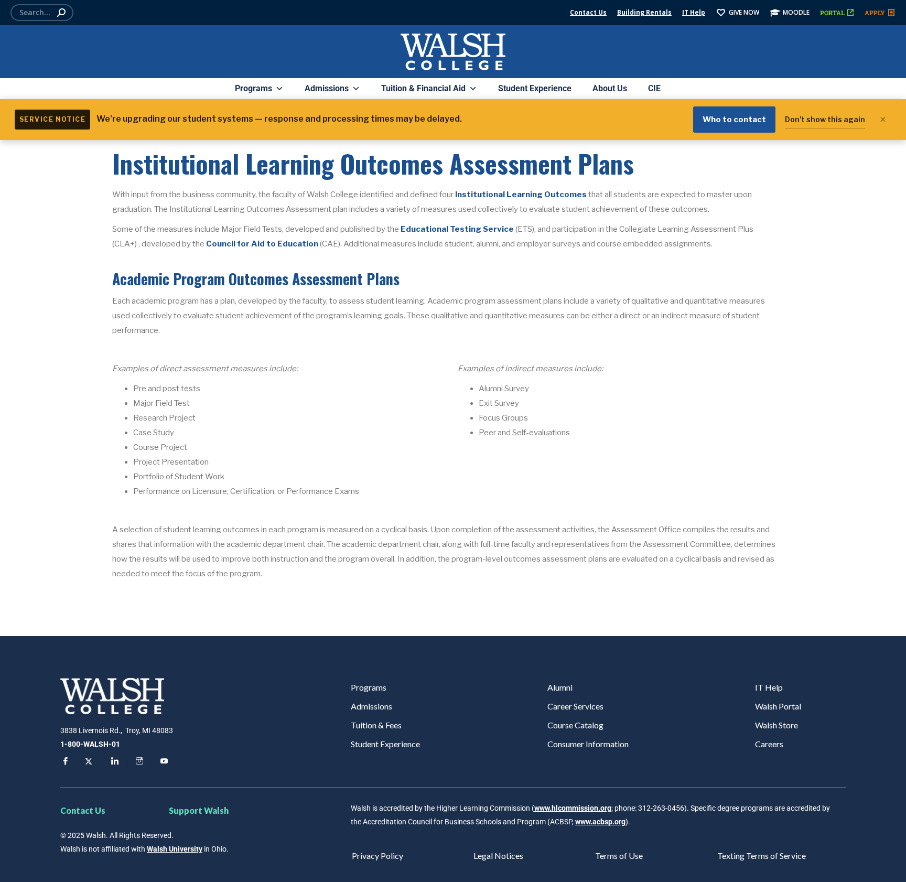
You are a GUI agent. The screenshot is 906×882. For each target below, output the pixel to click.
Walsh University (174, 849)
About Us (609, 88)
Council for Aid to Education (263, 244)
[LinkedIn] (113, 762)
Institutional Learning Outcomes (521, 194)
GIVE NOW (744, 12)
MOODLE (796, 12)
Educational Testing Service (457, 229)
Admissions (327, 88)
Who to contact (734, 119)
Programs (253, 88)
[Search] (61, 12)
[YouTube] (162, 762)
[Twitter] (88, 762)
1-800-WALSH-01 (90, 744)
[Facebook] (64, 762)
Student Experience (534, 88)
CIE (654, 88)
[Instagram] (137, 762)
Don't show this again (825, 119)
